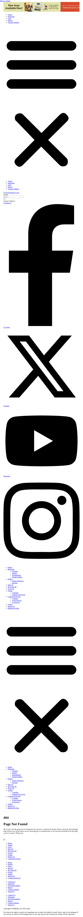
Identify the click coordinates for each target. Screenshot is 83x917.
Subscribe (11, 17)
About (10, 15)
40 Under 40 (12, 587)
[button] (41, 102)
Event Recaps (17, 600)
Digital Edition (17, 577)
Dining (14, 573)
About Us (11, 891)
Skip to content (5, 1)
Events (10, 591)
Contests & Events (14, 597)
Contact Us (11, 882)
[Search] (4, 199)
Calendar (15, 593)
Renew (10, 20)
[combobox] (13, 197)
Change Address (13, 22)
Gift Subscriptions (14, 886)
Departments (16, 575)
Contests (15, 599)
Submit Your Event (18, 595)
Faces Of (11, 589)
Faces (10, 847)
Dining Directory (18, 581)
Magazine (11, 569)
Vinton (10, 604)
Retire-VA (11, 606)
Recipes (15, 583)
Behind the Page (13, 608)
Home (10, 567)
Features (15, 571)
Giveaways (16, 602)
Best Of (10, 585)
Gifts (9, 18)
